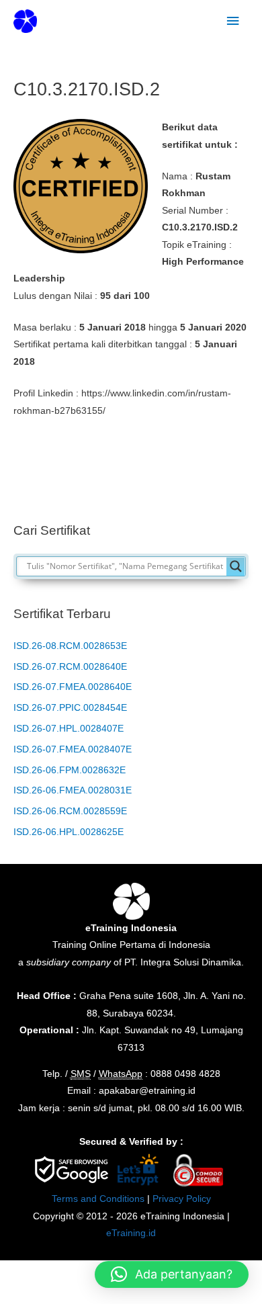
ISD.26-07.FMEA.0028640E (72, 687)
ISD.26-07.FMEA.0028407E (72, 749)
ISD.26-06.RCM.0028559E (70, 811)
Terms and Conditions (98, 1199)
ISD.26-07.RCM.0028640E (70, 667)
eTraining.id (131, 1233)
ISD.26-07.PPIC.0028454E (70, 708)
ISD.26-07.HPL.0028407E (68, 729)
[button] (172, 1274)
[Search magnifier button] (235, 566)
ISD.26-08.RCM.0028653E (70, 646)
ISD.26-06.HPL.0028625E (68, 832)
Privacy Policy (181, 1199)
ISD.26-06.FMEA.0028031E (72, 790)
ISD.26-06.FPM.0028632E (69, 770)
